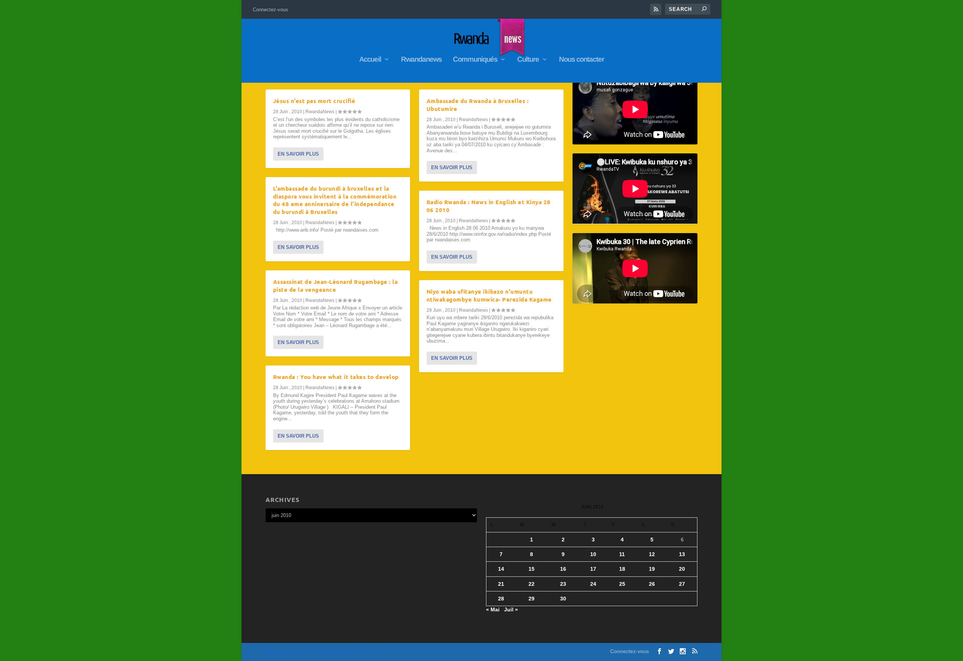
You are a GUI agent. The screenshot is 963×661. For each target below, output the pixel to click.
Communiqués (475, 59)
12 (652, 554)
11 (622, 554)
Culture (528, 59)
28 (501, 599)
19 (652, 569)
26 (652, 584)
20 (682, 569)
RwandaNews (319, 111)
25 (622, 584)
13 (682, 554)
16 (563, 569)
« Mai (493, 609)
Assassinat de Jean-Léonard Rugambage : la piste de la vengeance (335, 285)
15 (532, 569)
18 (622, 569)
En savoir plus (298, 154)
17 (593, 569)
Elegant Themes (306, 652)
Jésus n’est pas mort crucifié (314, 101)
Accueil (370, 59)
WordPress (366, 652)
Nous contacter (581, 59)
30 (563, 599)
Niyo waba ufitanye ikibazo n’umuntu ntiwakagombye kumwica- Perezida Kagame (489, 295)
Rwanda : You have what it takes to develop (336, 377)
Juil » (511, 609)
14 (501, 569)
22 (532, 584)
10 (593, 554)
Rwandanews (421, 59)
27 (682, 584)
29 (532, 599)
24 (593, 584)
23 (563, 584)
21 (501, 584)
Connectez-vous (270, 9)
